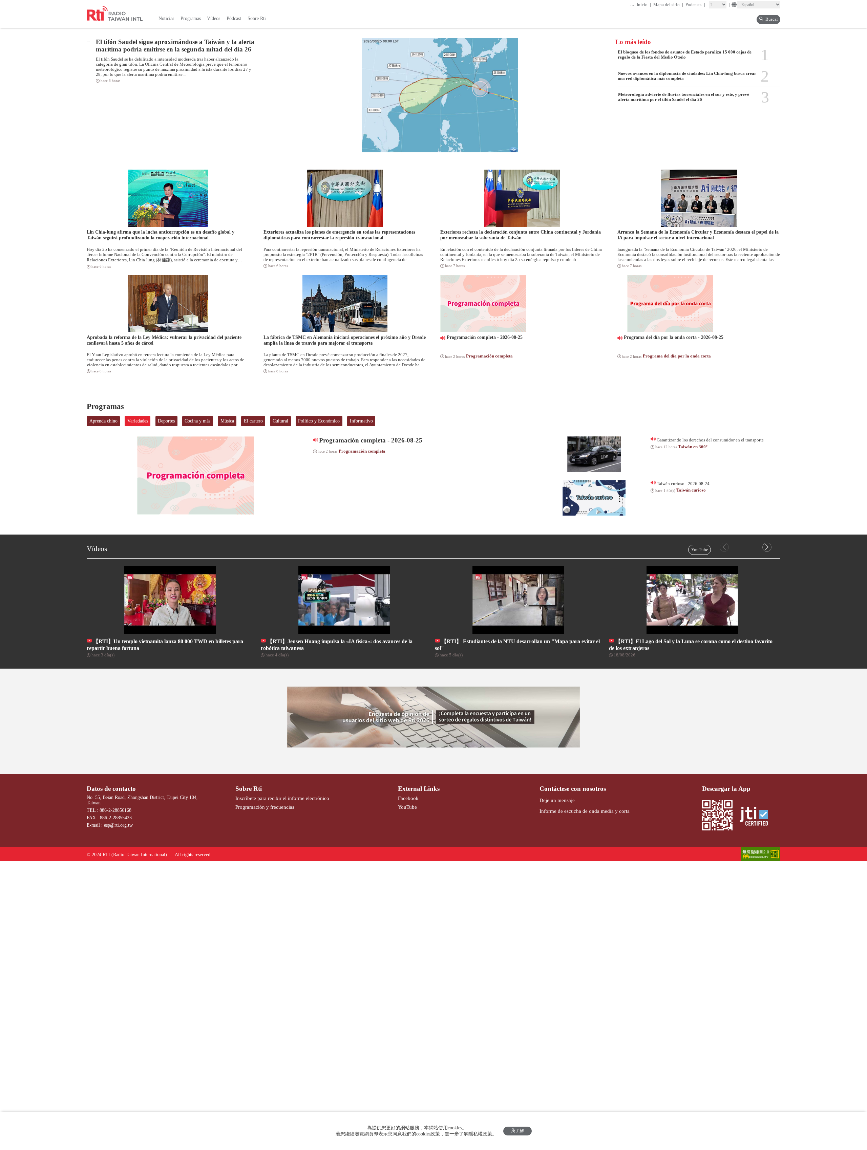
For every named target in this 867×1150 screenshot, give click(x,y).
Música (227, 421)
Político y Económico (319, 421)
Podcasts (695, 4)
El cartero (253, 421)
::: (632, 4)
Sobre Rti (248, 788)
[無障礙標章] (760, 854)
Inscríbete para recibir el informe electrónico (282, 798)
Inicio (644, 4)
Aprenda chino (103, 421)
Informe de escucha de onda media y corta (585, 811)
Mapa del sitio (668, 4)
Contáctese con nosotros (573, 788)
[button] (766, 547)
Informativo (361, 421)
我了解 (517, 1130)
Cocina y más (197, 421)
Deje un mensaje (557, 800)
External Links (419, 788)
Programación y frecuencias (264, 807)
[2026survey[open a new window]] (433, 717)
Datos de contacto (111, 788)
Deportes (166, 421)
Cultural (280, 421)
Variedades (137, 421)
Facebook (408, 798)
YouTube (699, 549)
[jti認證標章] (757, 817)
